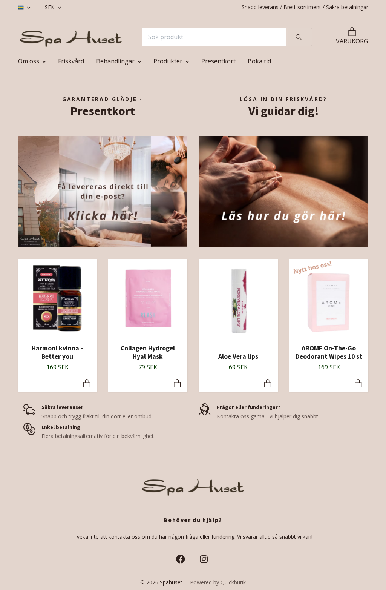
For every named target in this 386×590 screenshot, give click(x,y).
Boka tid (259, 61)
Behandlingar (115, 61)
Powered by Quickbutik (218, 582)
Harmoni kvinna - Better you (57, 352)
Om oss (28, 61)
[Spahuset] (71, 37)
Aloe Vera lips (238, 356)
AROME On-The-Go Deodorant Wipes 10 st (329, 352)
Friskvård (71, 61)
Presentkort (218, 61)
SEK (50, 7)
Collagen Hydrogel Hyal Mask (148, 352)
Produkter (167, 61)
